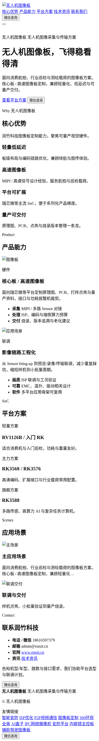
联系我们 (79, 11)
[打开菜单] (4, 24)
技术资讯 (62, 11)
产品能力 (27, 11)
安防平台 (60, 724)
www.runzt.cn (32, 652)
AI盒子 (17, 724)
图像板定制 (68, 718)
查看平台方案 (14, 100)
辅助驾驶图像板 (16, 730)
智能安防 (10, 718)
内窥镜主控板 (82, 724)
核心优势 (10, 11)
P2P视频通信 (45, 718)
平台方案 (45, 11)
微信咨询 (10, 18)
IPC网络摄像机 (38, 724)
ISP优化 (26, 718)
